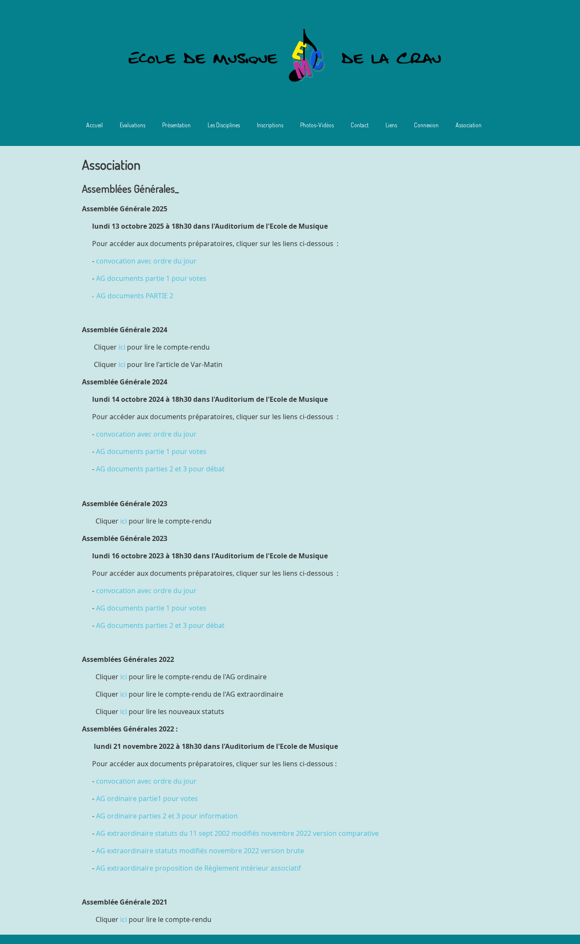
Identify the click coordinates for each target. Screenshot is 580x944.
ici (121, 347)
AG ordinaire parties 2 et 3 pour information (167, 816)
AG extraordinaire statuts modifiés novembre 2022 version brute (200, 850)
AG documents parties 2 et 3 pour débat (160, 468)
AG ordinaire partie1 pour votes (147, 798)
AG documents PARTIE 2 (134, 295)
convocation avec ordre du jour (146, 261)
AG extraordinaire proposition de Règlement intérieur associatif (198, 868)
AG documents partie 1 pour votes (151, 278)
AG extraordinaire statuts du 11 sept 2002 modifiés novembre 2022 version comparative (237, 833)
